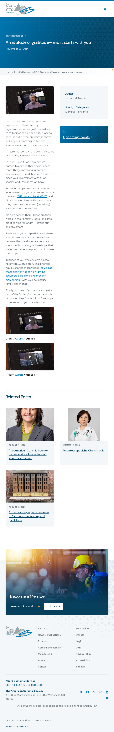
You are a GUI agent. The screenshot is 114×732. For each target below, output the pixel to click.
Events (42, 628)
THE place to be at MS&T (32, 196)
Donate (80, 635)
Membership (45, 654)
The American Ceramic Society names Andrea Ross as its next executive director (28, 454)
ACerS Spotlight (38, 72)
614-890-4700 (34, 685)
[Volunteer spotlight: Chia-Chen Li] (84, 424)
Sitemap (80, 666)
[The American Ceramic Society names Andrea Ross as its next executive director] (30, 424)
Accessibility (83, 660)
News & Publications (22, 72)
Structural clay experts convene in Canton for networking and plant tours (29, 516)
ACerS (19, 338)
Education (43, 641)
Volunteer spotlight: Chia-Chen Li (83, 450)
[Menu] (106, 9)
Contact (42, 666)
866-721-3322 (14, 685)
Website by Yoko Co (17, 726)
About (41, 660)
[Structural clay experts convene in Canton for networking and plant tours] (30, 486)
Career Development (49, 647)
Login (79, 641)
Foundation (82, 628)
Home (9, 72)
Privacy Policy (83, 654)
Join (78, 647)
